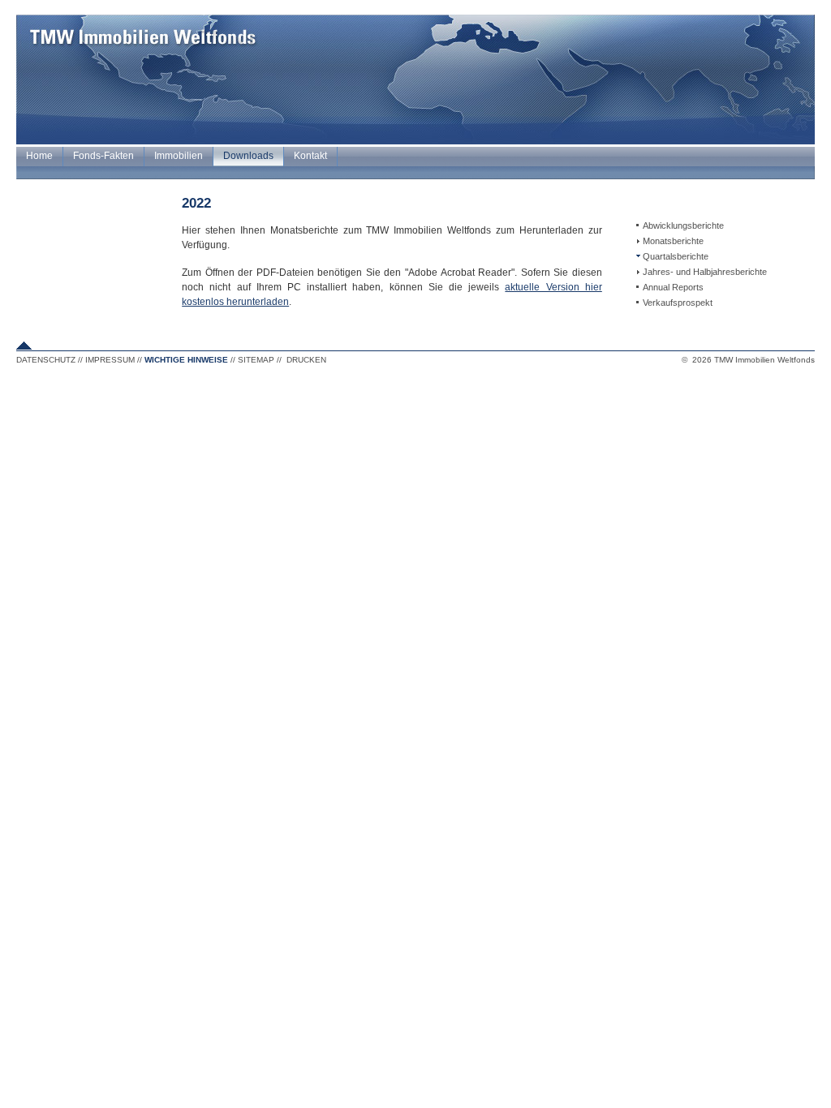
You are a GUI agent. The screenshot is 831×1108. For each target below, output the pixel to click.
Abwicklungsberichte (683, 225)
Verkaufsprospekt (678, 302)
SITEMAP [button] (256, 359)
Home (39, 155)
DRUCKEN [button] (306, 359)
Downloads (248, 155)
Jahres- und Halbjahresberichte (705, 272)
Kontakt (310, 155)
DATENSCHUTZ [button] (45, 359)
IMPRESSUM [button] (110, 359)
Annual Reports (673, 287)
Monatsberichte (673, 241)
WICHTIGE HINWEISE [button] (186, 359)
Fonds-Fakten (103, 155)
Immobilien (178, 155)
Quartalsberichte (675, 256)
